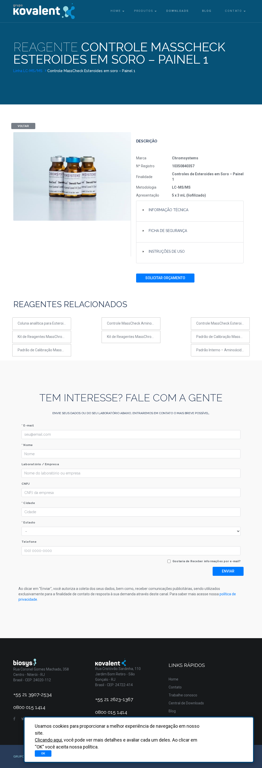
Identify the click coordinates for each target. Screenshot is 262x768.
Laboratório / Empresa (40, 464)
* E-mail (27, 425)
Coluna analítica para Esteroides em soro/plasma (44, 323)
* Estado (28, 522)
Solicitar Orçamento (165, 278)
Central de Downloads (186, 703)
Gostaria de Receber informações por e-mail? (206, 561)
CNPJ (25, 483)
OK (43, 753)
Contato (233, 11)
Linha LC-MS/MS (28, 71)
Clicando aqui (48, 740)
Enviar (228, 571)
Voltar (23, 126)
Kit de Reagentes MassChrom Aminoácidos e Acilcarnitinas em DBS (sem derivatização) (44, 337)
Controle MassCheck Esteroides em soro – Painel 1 (91, 71)
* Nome (27, 445)
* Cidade (28, 503)
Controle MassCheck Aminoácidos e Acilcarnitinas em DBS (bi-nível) (133, 323)
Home (116, 11)
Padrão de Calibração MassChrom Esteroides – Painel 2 (44, 350)
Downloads (177, 11)
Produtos (143, 11)
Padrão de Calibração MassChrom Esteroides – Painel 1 (223, 337)
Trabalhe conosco (183, 695)
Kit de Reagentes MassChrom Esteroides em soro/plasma (133, 337)
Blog (207, 11)
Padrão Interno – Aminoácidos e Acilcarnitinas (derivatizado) (223, 350)
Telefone (29, 541)
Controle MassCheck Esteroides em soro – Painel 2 (223, 323)
